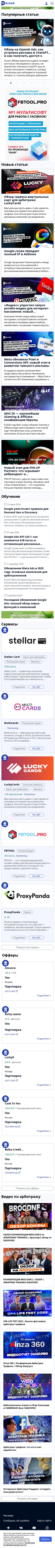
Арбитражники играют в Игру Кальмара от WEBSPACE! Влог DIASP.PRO (26, 1407)
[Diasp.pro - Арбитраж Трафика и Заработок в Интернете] (8, 3)
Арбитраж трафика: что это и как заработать (22, 1448)
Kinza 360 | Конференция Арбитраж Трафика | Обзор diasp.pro (23, 1365)
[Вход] (46, 3)
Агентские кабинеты (33, 785)
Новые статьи (14, 164)
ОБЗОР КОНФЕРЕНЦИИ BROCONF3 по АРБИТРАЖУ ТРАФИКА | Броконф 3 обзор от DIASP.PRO (27, 1237)
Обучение (10, 496)
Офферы (10, 955)
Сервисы (9, 624)
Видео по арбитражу (20, 1196)
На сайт (36, 686)
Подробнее (19, 686)
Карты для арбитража (34, 657)
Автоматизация (26, 851)
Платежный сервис (15, 662)
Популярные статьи (20, 14)
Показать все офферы (27, 1188)
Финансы (35, 662)
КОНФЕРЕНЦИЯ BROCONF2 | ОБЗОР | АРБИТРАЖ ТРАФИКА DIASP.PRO (23, 1281)
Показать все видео (27, 1498)
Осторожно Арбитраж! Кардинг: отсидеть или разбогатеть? (27, 1490)
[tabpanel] (27, 49)
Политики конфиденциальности (19, 1543)
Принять (45, 1539)
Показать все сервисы (27, 947)
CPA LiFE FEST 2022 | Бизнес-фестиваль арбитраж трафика (24, 1323)
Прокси (27, 912)
